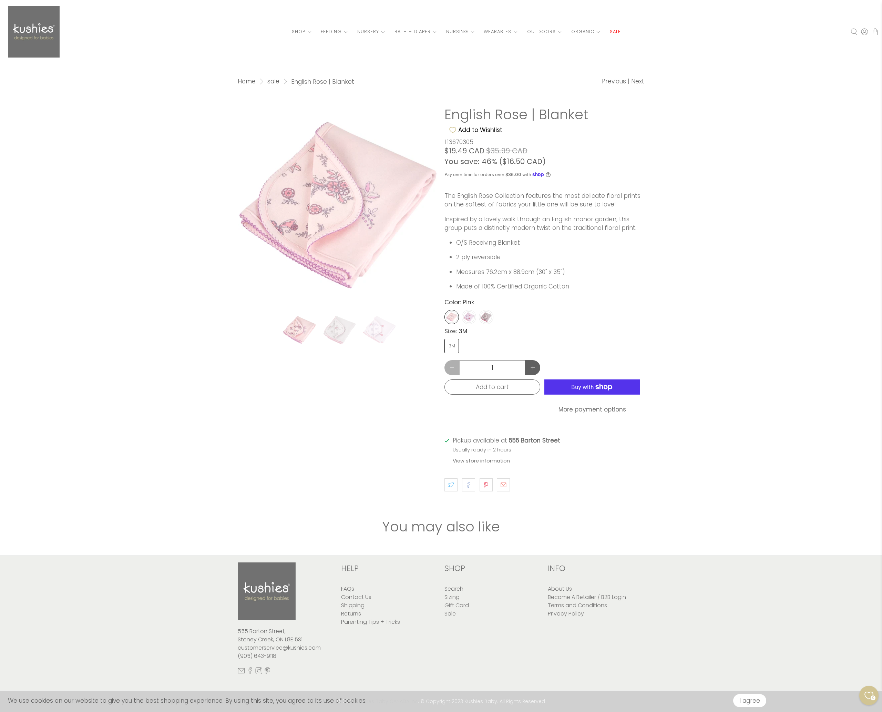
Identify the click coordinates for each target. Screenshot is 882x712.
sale (273, 81)
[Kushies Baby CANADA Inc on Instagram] (258, 673)
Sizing (452, 597)
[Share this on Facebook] (468, 484)
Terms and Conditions (577, 605)
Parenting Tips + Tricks (370, 622)
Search (453, 589)
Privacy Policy (566, 614)
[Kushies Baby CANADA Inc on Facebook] (249, 673)
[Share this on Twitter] (451, 484)
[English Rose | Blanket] (338, 207)
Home (247, 81)
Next (637, 81)
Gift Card (456, 605)
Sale (450, 614)
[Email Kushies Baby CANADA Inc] (241, 673)
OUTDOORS (541, 31)
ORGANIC (582, 31)
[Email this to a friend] (503, 484)
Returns (351, 614)
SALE (615, 31)
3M (452, 346)
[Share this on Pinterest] (486, 484)
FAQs (347, 589)
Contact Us (356, 597)
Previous (614, 81)
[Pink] (451, 317)
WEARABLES (497, 31)
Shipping (353, 605)
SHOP (298, 31)
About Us (560, 589)
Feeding (331, 31)
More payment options (592, 409)
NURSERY (368, 31)
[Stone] (486, 317)
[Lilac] (469, 317)
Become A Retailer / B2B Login (587, 597)
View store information (481, 460)
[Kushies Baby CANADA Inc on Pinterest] (267, 673)
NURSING (457, 31)
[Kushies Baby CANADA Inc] (34, 32)
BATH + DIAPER (412, 31)
